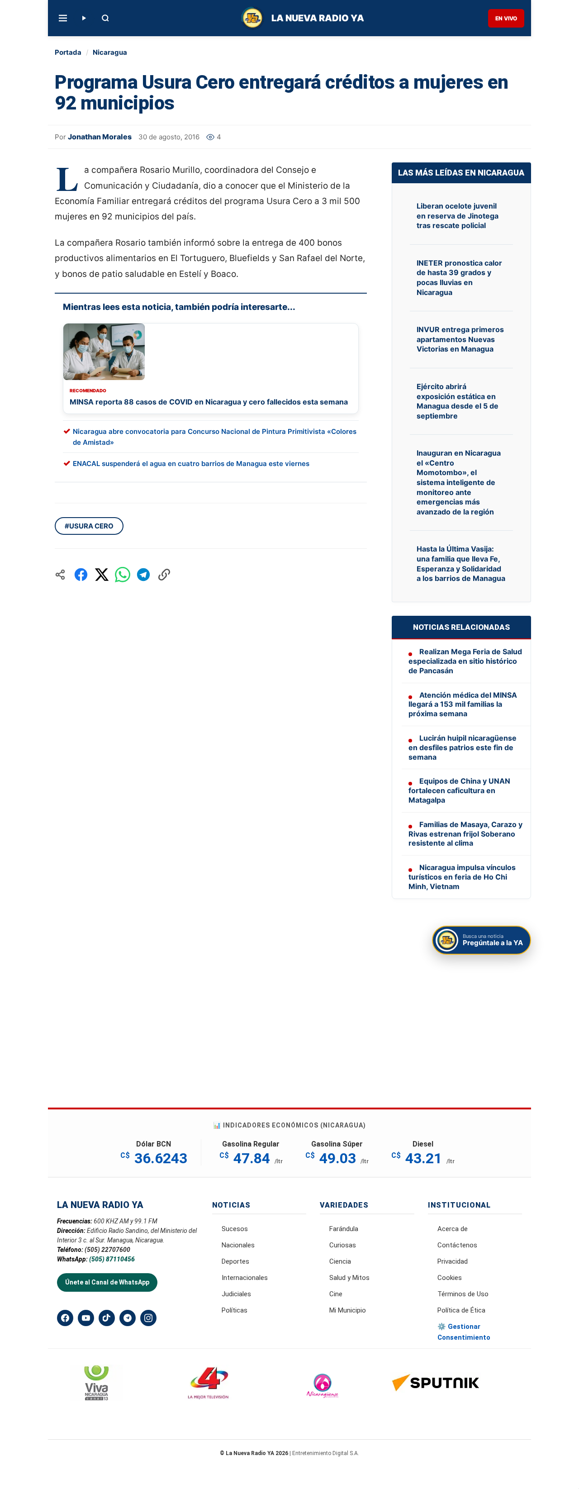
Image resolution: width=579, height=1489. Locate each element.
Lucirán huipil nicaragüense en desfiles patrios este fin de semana (462, 747)
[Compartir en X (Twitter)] (101, 574)
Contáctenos (457, 1245)
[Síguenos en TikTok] (107, 1318)
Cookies (449, 1278)
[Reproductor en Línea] (84, 18)
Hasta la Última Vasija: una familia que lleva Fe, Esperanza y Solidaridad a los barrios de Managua (461, 563)
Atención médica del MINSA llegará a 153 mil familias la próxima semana (462, 704)
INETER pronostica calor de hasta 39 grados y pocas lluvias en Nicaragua (459, 277)
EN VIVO (506, 18)
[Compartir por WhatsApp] (122, 574)
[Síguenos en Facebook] (65, 1318)
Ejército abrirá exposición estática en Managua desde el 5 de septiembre (457, 401)
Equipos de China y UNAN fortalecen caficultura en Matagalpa (459, 790)
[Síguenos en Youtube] (86, 1318)
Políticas (234, 1310)
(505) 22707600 (107, 1249)
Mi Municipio (347, 1310)
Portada (68, 52)
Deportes (235, 1261)
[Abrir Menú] (63, 18)
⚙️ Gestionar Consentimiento (463, 1332)
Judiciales (236, 1294)
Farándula (343, 1229)
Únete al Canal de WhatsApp (107, 1282)
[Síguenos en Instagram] (148, 1318)
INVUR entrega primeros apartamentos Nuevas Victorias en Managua (460, 339)
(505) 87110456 (112, 1259)
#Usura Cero (89, 526)
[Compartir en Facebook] (81, 574)
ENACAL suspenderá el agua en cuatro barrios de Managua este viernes (191, 463)
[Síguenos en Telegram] (127, 1318)
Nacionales (238, 1245)
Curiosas (342, 1245)
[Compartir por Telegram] (143, 574)
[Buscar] (105, 18)
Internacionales (245, 1278)
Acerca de (452, 1229)
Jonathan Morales (100, 136)
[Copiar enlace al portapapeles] (164, 574)
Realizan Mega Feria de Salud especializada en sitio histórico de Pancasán (465, 661)
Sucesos (235, 1229)
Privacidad (452, 1261)
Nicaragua (110, 52)
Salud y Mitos (349, 1278)
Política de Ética (461, 1310)
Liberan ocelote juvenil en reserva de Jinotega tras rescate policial (457, 215)
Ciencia (340, 1261)
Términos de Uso (463, 1294)
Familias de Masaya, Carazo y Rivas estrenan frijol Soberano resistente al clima (465, 834)
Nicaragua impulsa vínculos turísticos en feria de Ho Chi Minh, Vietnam (462, 877)
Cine (335, 1294)
